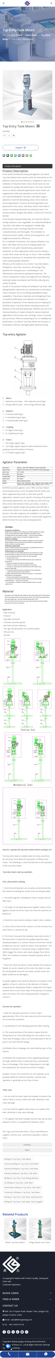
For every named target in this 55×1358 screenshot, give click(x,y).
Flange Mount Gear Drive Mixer (40, 1242)
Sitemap (46, 1345)
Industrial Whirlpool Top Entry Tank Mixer (21, 1168)
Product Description (13, 166)
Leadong (16, 1348)
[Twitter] (13, 1332)
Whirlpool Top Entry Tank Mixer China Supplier (23, 1201)
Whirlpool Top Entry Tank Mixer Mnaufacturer (23, 1197)
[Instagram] (22, 1332)
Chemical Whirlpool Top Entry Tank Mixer (21, 1164)
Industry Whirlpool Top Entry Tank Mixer (20, 1173)
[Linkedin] (8, 1332)
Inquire (18, 147)
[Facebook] (4, 1332)
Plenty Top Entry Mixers (15, 1242)
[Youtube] (17, 1332)
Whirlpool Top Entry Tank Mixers (17, 1159)
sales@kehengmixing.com (21, 1319)
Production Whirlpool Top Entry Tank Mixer (22, 1192)
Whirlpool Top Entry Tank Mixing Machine (21, 1178)
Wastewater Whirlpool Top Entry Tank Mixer (22, 1187)
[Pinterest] (26, 1332)
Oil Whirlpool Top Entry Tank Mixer (18, 1183)
